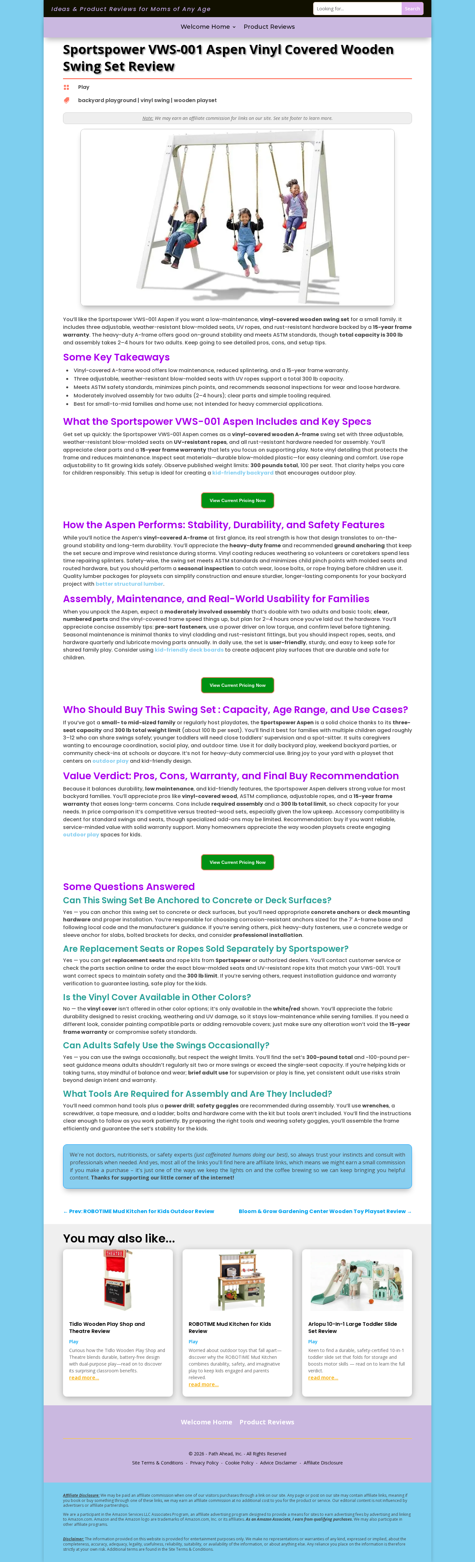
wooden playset (195, 100)
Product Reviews (269, 27)
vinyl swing (155, 100)
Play (84, 87)
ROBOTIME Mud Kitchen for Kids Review (230, 1327)
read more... (84, 1377)
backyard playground (107, 100)
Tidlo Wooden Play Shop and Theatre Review (107, 1327)
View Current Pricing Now (238, 500)
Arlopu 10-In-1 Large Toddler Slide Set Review (352, 1327)
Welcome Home (205, 27)
